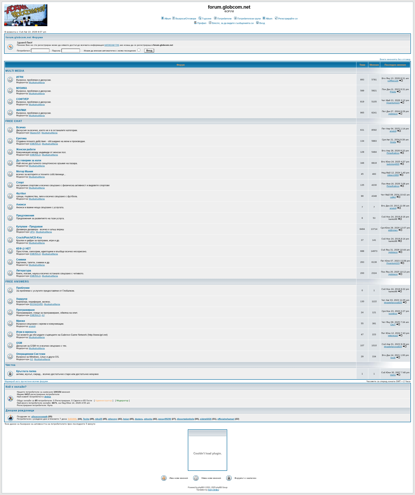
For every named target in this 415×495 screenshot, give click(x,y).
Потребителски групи (249, 18)
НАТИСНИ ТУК (111, 45)
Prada (393, 91)
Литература (23, 270)
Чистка (10, 364)
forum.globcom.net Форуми (24, 37)
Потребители (224, 18)
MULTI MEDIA (14, 70)
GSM (19, 342)
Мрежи (20, 320)
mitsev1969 (393, 175)
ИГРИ (19, 77)
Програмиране (25, 309)
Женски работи (25, 149)
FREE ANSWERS (17, 281)
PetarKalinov (393, 153)
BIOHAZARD (36, 304)
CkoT (393, 324)
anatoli (393, 131)
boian (126, 419)
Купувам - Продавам (29, 226)
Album (167, 18)
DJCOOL (72, 419)
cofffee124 (393, 80)
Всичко (21, 127)
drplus (47, 396)
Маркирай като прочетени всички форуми (26, 381)
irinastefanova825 (393, 302)
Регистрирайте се (288, 18)
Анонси (21, 204)
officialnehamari (226, 419)
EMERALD (35, 144)
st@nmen (393, 230)
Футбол (21, 193)
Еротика (21, 138)
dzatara (139, 419)
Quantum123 (393, 103)
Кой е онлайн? (16, 386)
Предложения (25, 215)
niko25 (98, 419)
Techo (86, 419)
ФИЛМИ (21, 110)
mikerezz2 (393, 335)
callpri (393, 197)
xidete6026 (206, 419)
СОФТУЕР (22, 99)
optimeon (393, 114)
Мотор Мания (24, 171)
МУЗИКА (21, 88)
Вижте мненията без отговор (395, 59)
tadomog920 (393, 164)
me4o (393, 375)
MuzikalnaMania (37, 82)
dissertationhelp (185, 419)
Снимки (21, 259)
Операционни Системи (30, 353)
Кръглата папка (26, 371)
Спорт (20, 182)
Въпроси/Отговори (186, 18)
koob (393, 357)
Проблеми (22, 287)
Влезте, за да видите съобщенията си (233, 23)
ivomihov (393, 313)
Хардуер (21, 298)
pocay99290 (164, 419)
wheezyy (112, 419)
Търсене (206, 18)
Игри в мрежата (26, 331)
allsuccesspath (39, 416)
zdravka (148, 419)
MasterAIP (35, 133)
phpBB (201, 487)
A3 (43, 315)
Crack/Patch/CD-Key (29, 237)
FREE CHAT (13, 121)
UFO (32, 232)
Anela (393, 142)
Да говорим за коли (28, 160)
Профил (201, 23)
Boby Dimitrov (213, 490)
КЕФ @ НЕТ (23, 248)
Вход (262, 23)
